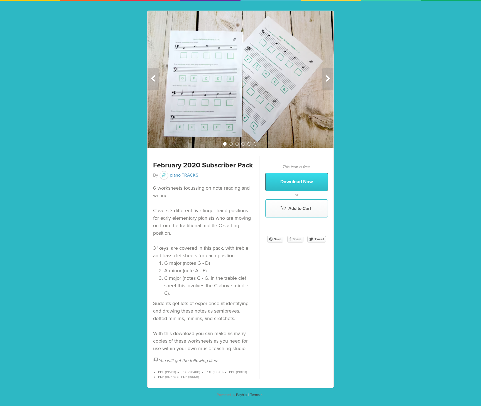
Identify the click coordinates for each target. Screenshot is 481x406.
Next (328, 79)
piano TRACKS (184, 175)
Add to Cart (299, 208)
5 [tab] (249, 144)
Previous (153, 79)
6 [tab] (255, 144)
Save (277, 239)
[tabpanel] (240, 79)
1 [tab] (225, 144)
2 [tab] (231, 144)
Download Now (296, 182)
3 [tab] (237, 144)
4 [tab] (243, 144)
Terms (255, 395)
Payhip (241, 395)
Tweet (319, 239)
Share (296, 239)
